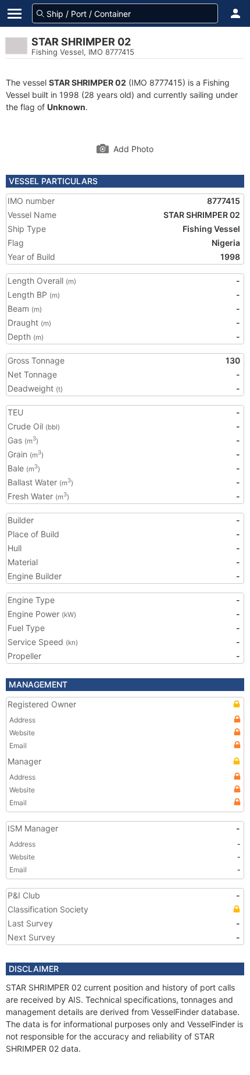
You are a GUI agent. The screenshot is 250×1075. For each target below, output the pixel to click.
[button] (235, 13)
